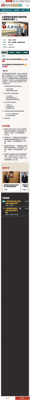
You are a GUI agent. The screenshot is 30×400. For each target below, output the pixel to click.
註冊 (14, 1)
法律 (22, 10)
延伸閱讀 (11, 52)
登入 (17, 1)
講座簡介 (4, 52)
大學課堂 (16, 10)
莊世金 (14, 40)
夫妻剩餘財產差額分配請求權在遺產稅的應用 (13, 203)
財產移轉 (14, 42)
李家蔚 (24, 189)
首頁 (1, 13)
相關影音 (18, 52)
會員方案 (22, 1)
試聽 (8, 398)
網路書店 (9, 1)
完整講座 (25, 52)
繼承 (9, 42)
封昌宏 (10, 40)
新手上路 (27, 1)
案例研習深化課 (6, 10)
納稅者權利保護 (21, 42)
